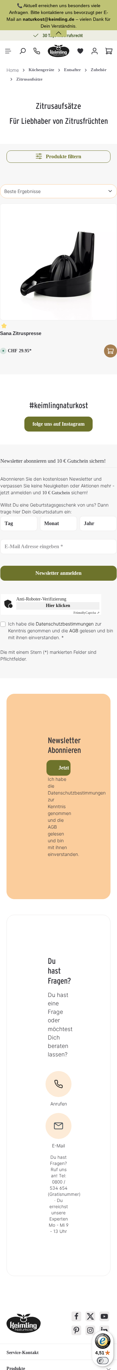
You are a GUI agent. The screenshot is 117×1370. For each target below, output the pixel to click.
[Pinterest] (76, 1330)
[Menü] (8, 51)
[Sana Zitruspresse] (58, 262)
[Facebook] (76, 1316)
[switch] (103, 1360)
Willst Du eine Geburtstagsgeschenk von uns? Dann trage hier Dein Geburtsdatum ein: (54, 508)
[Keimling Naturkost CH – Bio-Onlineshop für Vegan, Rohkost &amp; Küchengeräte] (58, 51)
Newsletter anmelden (58, 573)
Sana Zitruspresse (20, 333)
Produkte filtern (63, 156)
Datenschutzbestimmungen (65, 624)
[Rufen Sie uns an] (36, 51)
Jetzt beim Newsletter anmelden (64, 767)
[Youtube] (104, 1316)
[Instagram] (90, 1330)
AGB (73, 630)
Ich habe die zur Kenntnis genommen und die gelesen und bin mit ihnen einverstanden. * (60, 630)
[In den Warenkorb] (110, 350)
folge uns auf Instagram (58, 424)
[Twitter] (90, 1316)
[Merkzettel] (80, 51)
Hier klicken (58, 605)
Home (12, 70)
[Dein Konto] (94, 51)
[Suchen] (22, 51)
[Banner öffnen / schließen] (58, 29)
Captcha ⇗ (86, 612)
